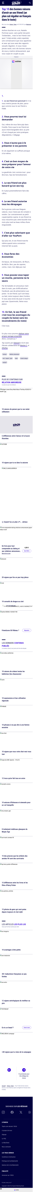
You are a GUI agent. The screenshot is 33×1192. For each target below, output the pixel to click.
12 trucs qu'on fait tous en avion (13, 778)
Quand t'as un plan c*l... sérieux (15, 521)
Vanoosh (16, 343)
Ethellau (5, 348)
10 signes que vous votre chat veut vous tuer (16, 752)
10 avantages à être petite (11, 949)
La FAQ (4, 1139)
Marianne (28, 24)
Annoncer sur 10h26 (8, 1175)
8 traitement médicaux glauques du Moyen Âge (14, 830)
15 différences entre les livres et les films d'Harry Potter (15, 883)
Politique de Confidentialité (10, 1161)
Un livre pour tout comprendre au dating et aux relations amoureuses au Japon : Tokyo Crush (11, 550)
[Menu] (3, 3)
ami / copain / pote (7, 358)
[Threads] (29, 1112)
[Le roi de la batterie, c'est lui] (9, 1070)
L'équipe (4, 1134)
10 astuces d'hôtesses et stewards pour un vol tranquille (16, 803)
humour (5, 354)
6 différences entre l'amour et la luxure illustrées (16, 437)
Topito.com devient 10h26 (9, 1126)
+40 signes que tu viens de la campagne (16, 1052)
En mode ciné (12, 605)
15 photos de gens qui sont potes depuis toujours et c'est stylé (14, 910)
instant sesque (24, 358)
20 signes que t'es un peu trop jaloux (15, 577)
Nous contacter (6, 1147)
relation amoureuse (14, 354)
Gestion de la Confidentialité (10, 1165)
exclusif (5, 362)
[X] (20, 1112)
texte (16, 358)
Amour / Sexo (13, 24)
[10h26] (16, 2)
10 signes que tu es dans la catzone (15, 462)
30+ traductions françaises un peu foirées (14, 975)
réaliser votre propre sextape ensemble (15, 334)
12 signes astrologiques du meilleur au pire (16, 1001)
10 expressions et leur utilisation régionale (14, 699)
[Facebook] (12, 1112)
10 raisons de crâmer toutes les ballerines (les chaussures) (13, 672)
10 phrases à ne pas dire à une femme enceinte (15, 726)
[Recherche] (30, 3)
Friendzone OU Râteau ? (10, 630)
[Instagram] (3, 1112)
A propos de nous (7, 1130)
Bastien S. (23, 345)
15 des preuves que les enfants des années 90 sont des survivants (14, 857)
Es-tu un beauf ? (8, 1027)
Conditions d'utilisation (8, 1157)
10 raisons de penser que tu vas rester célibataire (16, 410)
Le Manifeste (5, 1143)
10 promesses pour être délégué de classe (23, 1076)
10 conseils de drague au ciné (12, 601)
